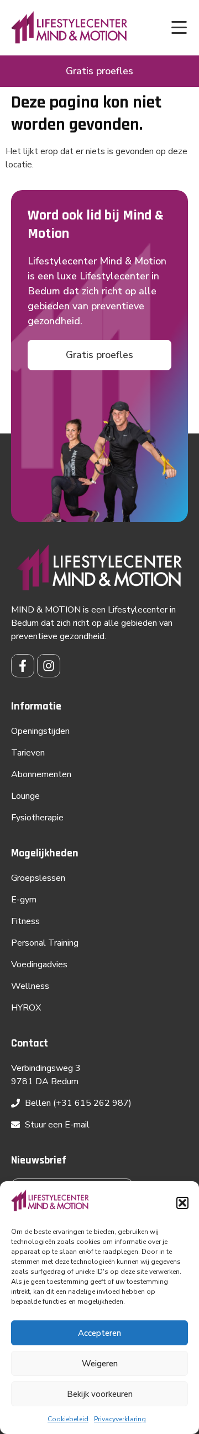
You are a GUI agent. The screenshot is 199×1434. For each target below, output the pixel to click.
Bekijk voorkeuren (100, 1394)
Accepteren (99, 1333)
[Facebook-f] (22, 665)
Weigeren (100, 1363)
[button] (182, 1202)
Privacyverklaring (120, 1419)
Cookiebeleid (68, 1419)
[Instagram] (48, 665)
